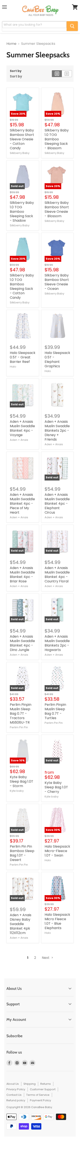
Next (46, 957)
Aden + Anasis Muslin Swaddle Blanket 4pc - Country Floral (57, 574)
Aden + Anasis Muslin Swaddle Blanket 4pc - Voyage (22, 428)
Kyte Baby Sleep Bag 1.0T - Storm (21, 781)
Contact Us (14, 1095)
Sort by (16, 71)
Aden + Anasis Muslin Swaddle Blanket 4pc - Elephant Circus (57, 503)
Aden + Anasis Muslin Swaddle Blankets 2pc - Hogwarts (57, 643)
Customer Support (42, 1089)
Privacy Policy (15, 1089)
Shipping (29, 1084)
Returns (45, 1084)
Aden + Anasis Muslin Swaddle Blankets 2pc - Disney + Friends (57, 430)
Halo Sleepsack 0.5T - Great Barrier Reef (22, 357)
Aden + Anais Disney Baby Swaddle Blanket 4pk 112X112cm (20, 924)
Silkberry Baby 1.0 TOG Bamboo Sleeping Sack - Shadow (22, 211)
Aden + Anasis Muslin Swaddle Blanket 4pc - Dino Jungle (22, 643)
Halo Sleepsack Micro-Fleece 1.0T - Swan (57, 851)
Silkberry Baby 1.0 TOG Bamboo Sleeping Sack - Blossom (57, 139)
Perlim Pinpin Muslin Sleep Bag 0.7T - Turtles (55, 711)
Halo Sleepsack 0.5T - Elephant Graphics (57, 359)
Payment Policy (40, 1100)
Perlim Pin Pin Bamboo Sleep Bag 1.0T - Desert (22, 853)
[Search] (72, 26)
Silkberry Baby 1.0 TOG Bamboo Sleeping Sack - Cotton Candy (22, 286)
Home (11, 44)
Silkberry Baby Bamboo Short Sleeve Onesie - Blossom (57, 209)
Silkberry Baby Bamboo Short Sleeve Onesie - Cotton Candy (22, 139)
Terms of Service (37, 1095)
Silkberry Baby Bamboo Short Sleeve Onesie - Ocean (57, 282)
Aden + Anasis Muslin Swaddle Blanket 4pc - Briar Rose (22, 574)
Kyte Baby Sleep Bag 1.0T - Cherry (56, 787)
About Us (12, 1084)
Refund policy (15, 1100)
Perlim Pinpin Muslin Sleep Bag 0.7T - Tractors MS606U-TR (20, 713)
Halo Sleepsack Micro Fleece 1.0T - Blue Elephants (57, 921)
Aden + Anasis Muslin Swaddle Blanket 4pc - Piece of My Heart (22, 503)
